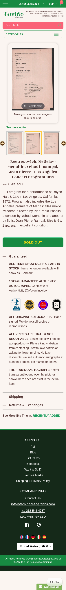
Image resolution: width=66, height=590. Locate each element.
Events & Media (33, 475)
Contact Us (33, 498)
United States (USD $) (34, 546)
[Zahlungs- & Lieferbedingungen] (33, 538)
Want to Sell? (33, 469)
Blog (33, 452)
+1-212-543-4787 (33, 510)
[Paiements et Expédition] (28, 538)
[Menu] (5, 3)
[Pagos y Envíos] (44, 538)
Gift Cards (33, 458)
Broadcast (33, 463)
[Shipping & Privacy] (22, 538)
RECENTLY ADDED (46, 415)
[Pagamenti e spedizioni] (39, 538)
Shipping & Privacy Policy (33, 480)
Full (33, 446)
